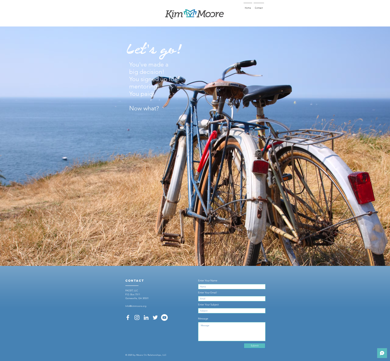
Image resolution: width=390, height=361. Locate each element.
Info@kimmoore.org (135, 306)
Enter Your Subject (208, 304)
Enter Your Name (207, 280)
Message (203, 318)
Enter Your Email (207, 292)
